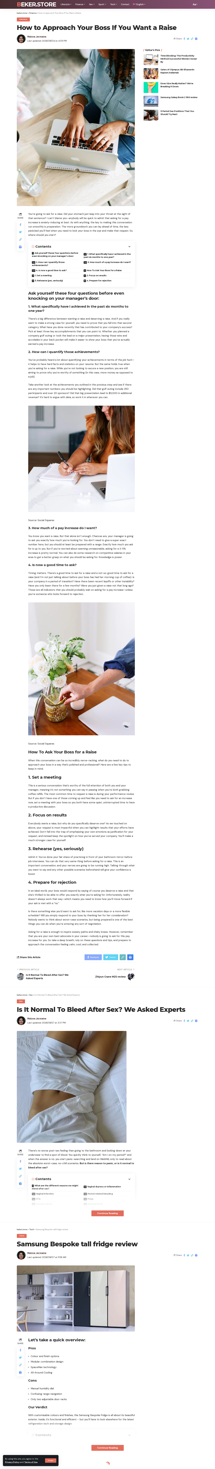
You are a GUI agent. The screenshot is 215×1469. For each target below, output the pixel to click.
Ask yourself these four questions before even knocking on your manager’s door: (55, 254)
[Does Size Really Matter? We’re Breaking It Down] (151, 87)
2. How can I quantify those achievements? (48, 264)
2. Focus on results (96, 275)
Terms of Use (30, 1462)
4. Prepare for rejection (99, 280)
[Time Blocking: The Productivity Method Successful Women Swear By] (151, 59)
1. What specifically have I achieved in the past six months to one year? (107, 255)
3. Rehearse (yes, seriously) (49, 280)
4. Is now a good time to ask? (51, 270)
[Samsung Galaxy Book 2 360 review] (151, 101)
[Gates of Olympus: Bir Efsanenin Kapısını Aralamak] (151, 73)
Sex (21, 1001)
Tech (21, 1236)
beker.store (36, 4)
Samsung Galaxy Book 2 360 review (178, 97)
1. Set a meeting (43, 275)
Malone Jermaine (36, 36)
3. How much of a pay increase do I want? (109, 262)
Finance (23, 19)
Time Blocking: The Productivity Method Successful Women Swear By (178, 58)
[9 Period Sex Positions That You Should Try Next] (151, 115)
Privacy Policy (12, 1462)
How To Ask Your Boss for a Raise (104, 270)
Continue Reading (107, 1213)
